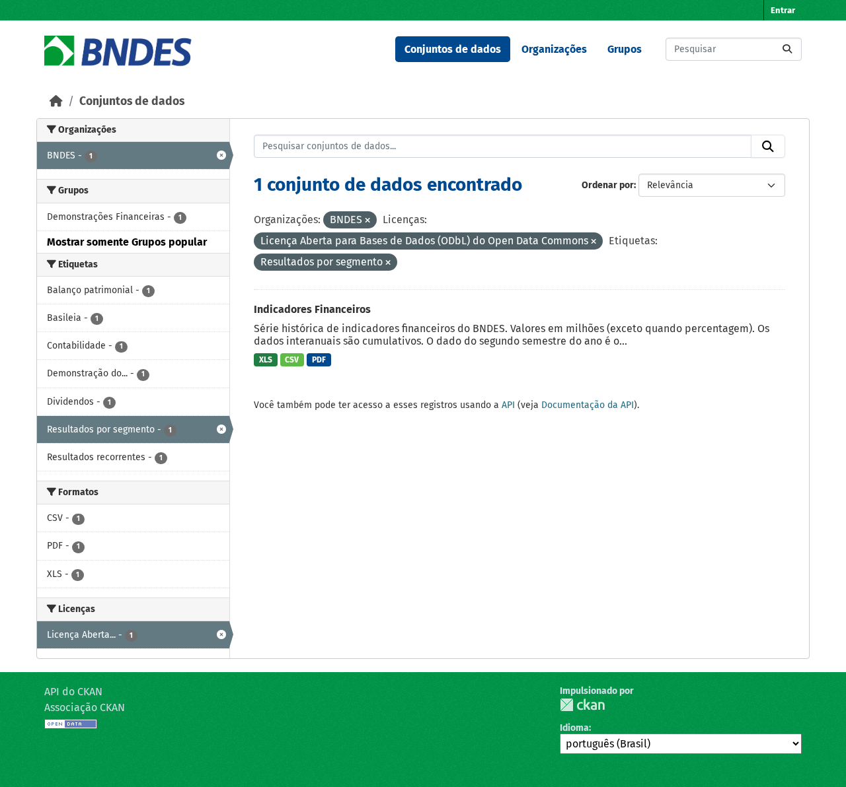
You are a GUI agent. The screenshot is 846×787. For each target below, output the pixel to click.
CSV (292, 359)
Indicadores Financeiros (312, 309)
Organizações (554, 49)
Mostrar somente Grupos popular (127, 242)
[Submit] (787, 49)
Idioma (574, 728)
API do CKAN (73, 691)
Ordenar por (608, 185)
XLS (265, 359)
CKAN (582, 705)
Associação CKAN (84, 707)
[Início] (56, 101)
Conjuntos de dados (452, 49)
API (508, 405)
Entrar (783, 10)
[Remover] (367, 221)
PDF (319, 359)
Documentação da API (587, 405)
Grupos (624, 49)
